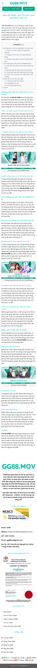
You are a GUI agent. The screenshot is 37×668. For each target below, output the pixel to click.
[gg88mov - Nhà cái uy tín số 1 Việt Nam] (18, 3)
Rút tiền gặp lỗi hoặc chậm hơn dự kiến (18, 70)
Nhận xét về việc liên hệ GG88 (12, 79)
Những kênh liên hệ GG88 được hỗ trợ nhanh (17, 48)
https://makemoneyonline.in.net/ (20, 532)
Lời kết (5, 87)
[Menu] (2, 3)
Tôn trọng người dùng (12, 85)
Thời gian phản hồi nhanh (14, 81)
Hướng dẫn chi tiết (11, 83)
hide (22, 44)
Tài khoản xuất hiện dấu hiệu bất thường (18, 72)
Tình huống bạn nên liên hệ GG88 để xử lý (16, 63)
